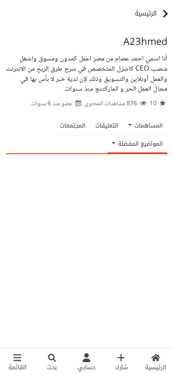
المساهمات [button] (148, 125)
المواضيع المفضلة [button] (139, 143)
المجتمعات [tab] (73, 125)
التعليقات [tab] (106, 125)
